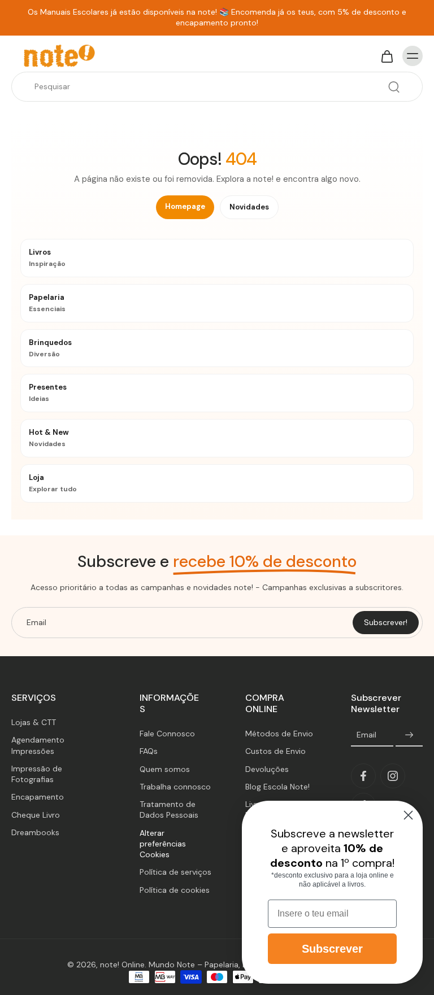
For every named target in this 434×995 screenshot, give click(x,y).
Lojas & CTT (33, 722)
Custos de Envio (275, 751)
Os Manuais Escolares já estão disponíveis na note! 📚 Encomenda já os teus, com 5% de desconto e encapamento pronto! (217, 17)
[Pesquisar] (394, 87)
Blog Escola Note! (277, 787)
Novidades (249, 207)
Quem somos (165, 769)
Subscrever (332, 948)
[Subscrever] (409, 735)
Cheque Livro (35, 814)
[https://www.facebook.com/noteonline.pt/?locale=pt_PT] (363, 775)
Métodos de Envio (279, 733)
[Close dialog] (408, 815)
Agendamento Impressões (37, 745)
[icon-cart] (386, 56)
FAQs (149, 751)
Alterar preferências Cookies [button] (163, 844)
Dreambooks (35, 832)
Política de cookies (175, 890)
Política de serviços (175, 872)
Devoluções (267, 769)
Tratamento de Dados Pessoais (169, 809)
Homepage (185, 206)
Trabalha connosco (175, 787)
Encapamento (37, 797)
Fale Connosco (167, 733)
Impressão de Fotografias (36, 773)
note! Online (122, 964)
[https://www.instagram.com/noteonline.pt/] (392, 775)
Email (366, 735)
